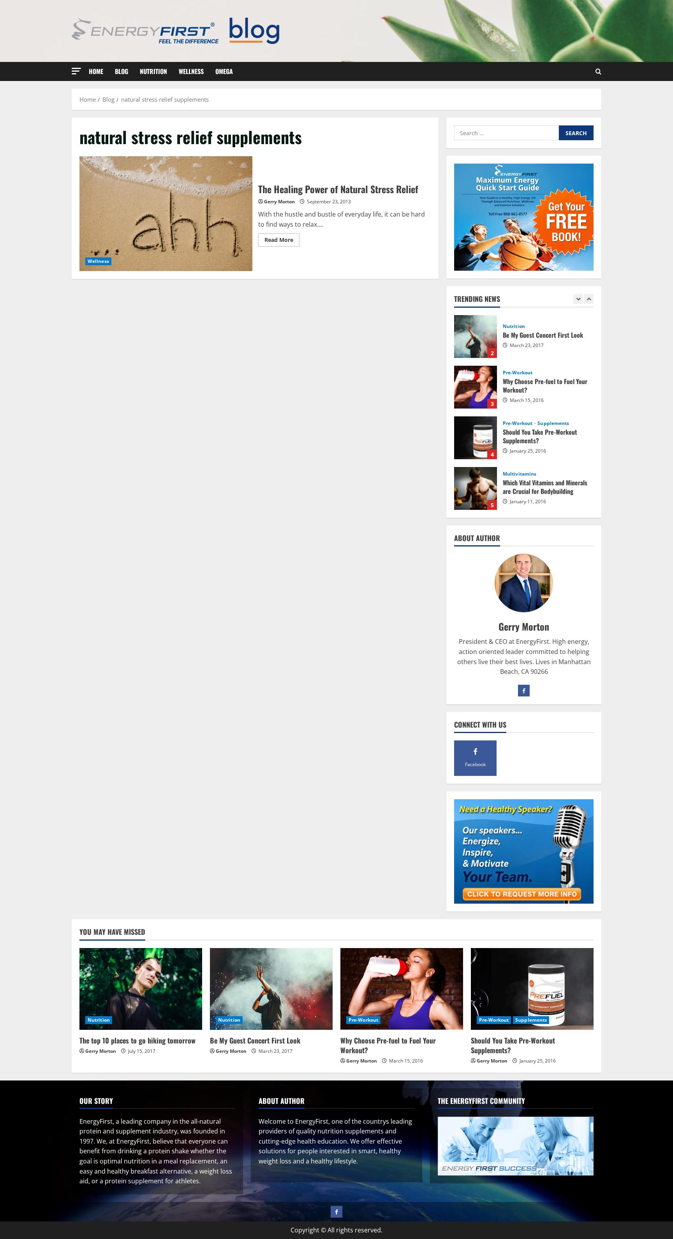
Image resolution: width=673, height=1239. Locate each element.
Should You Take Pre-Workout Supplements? (475, 437)
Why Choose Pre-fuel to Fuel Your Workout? (475, 387)
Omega (224, 71)
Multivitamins (519, 474)
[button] (76, 71)
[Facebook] (524, 690)
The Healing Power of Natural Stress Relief (165, 213)
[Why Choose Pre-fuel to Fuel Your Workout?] (401, 989)
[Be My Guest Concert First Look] (271, 989)
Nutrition (153, 71)
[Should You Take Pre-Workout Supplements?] (532, 989)
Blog (121, 71)
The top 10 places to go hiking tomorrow (137, 1040)
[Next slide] (589, 299)
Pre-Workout (517, 372)
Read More (282, 241)
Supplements (553, 423)
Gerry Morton (279, 201)
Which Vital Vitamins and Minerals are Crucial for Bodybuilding (475, 488)
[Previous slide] (578, 299)
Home (96, 71)
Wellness (191, 71)
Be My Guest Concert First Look (475, 336)
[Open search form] (598, 71)
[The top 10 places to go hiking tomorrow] (140, 989)
